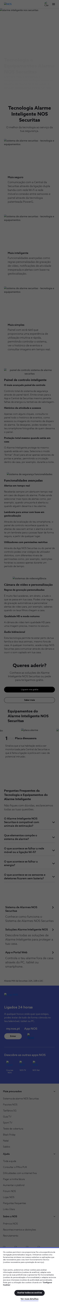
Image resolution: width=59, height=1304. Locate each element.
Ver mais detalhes (29, 1299)
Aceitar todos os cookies (29, 1293)
